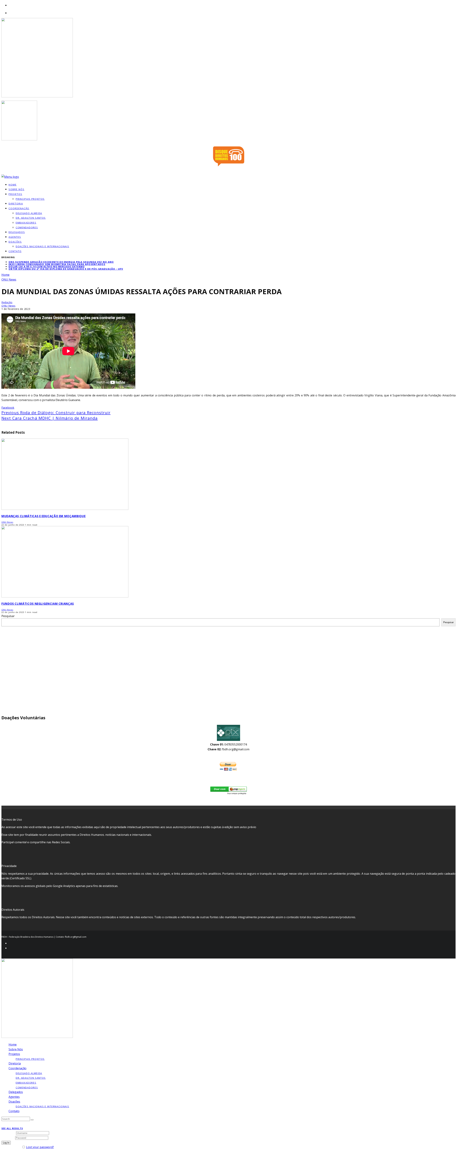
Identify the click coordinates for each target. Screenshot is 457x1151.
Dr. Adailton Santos (31, 217)
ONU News (8, 305)
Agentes (15, 237)
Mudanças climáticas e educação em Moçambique (43, 516)
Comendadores (27, 227)
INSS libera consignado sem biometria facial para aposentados (57, 264)
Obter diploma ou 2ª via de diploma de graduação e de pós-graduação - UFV (66, 268)
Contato (15, 251)
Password (7, 1138)
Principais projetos (30, 199)
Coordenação (19, 208)
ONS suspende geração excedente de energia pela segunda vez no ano (61, 261)
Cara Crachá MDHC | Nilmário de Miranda (49, 418)
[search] (32, 1119)
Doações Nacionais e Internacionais (42, 246)
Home (13, 1044)
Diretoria (15, 1063)
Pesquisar (8, 616)
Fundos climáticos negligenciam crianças (37, 604)
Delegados (16, 1092)
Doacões (15, 241)
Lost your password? (40, 1147)
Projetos (15, 194)
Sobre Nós (16, 1049)
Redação (6, 302)
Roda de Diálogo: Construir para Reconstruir (56, 412)
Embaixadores (26, 222)
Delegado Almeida (29, 213)
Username (8, 1133)
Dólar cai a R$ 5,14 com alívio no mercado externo (47, 266)
